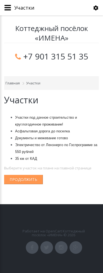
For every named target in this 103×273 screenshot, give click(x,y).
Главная (12, 83)
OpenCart (54, 231)
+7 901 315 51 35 (55, 56)
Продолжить (23, 179)
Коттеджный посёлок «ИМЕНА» (51, 33)
